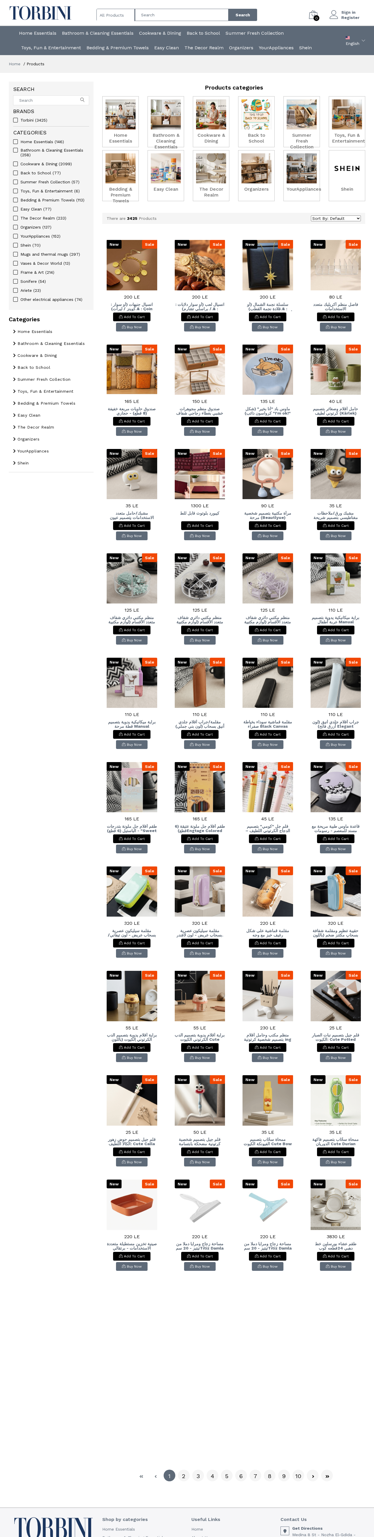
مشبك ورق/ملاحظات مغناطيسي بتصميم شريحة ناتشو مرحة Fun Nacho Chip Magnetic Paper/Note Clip (336, 515)
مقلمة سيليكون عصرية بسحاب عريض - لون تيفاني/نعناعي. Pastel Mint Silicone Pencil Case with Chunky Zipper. (132, 933)
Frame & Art (37, 272)
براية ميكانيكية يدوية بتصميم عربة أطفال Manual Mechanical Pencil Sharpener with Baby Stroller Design (335, 619)
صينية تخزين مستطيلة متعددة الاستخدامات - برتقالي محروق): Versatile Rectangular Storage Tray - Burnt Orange (132, 1246)
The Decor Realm (204, 47)
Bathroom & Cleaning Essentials (98, 33)
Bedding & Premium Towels (117, 47)
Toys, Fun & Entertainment (51, 47)
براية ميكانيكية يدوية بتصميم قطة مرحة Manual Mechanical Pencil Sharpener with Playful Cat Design (131, 724)
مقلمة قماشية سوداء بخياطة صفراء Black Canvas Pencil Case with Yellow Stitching (267, 724)
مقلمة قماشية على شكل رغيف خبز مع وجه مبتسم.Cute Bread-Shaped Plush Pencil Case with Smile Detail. (267, 933)
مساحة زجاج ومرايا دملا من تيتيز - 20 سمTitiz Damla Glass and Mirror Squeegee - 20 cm (268, 1246)
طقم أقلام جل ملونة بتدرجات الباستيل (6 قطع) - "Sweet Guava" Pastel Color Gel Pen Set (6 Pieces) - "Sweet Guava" (132, 828)
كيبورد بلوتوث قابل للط (199, 513)
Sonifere (33, 281)
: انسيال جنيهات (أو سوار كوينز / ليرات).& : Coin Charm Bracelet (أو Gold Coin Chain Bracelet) (132, 306)
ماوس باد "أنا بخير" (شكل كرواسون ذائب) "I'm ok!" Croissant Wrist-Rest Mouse (268, 411)
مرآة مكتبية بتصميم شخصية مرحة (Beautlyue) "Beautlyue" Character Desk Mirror (268, 515)
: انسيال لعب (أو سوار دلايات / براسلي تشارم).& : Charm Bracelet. (199, 306)
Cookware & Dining (160, 33)
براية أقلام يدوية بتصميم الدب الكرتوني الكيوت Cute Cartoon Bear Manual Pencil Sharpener (200, 1037)
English (352, 43)
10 (298, 1476)
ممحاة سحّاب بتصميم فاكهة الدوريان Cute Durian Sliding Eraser (335, 1141)
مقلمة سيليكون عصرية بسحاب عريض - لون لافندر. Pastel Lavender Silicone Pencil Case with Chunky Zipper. (199, 933)
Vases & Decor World (45, 263)
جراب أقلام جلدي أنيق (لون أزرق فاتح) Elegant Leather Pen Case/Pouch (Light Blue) (335, 724)
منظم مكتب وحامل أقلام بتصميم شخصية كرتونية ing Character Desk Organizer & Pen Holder (267, 1037)
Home (14, 64)
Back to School (203, 33)
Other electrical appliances (51, 299)
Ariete (30, 290)
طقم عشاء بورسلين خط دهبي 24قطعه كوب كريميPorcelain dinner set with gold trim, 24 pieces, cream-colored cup (335, 1246)
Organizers (241, 47)
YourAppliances (276, 47)
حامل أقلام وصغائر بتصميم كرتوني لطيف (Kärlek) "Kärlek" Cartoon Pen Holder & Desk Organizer (335, 411)
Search (243, 15)
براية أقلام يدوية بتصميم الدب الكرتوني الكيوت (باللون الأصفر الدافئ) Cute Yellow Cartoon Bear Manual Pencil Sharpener (132, 1037)
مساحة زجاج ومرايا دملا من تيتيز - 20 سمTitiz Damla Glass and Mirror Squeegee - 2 (200, 1246)
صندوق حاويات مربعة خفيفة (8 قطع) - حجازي (132, 411)
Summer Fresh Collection (255, 33)
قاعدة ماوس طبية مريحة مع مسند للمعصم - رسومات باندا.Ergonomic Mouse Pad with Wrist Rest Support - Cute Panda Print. (336, 828)
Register (350, 17)
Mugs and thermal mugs (50, 254)
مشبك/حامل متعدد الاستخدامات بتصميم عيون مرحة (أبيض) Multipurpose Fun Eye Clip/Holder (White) (132, 515)
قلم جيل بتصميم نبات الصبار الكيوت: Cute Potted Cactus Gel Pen (335, 1037)
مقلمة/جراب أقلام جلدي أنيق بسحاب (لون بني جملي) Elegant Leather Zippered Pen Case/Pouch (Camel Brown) (199, 724)
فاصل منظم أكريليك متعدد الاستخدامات (335, 306)
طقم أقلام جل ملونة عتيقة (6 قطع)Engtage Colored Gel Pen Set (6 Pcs (200, 828)
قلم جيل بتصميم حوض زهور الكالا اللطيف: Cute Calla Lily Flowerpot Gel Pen (132, 1141)
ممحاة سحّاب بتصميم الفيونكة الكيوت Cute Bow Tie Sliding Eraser (268, 1141)
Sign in (348, 12)
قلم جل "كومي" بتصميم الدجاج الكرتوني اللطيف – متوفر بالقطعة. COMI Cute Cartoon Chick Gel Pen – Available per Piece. (267, 828)
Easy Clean (166, 47)
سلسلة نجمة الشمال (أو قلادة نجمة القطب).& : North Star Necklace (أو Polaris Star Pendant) (267, 306)
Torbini (33, 120)
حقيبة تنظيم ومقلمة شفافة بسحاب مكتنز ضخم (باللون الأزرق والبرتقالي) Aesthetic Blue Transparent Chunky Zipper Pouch (336, 933)
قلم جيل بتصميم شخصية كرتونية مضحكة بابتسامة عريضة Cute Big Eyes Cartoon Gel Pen (200, 1141)
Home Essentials (37, 33)
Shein (305, 47)
